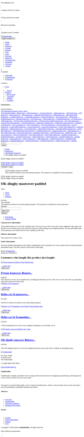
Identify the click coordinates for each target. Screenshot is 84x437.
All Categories (6, 113)
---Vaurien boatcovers (56, 139)
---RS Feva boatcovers (20, 135)
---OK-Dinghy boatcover (45, 129)
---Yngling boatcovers (46, 141)
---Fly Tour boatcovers (71, 121)
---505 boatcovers (26, 115)
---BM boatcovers (58, 115)
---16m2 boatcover (31, 113)
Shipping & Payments (12, 405)
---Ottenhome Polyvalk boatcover (23, 131)
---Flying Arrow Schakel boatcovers (25, 121)
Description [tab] (9, 217)
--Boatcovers (20, 113)
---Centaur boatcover (16, 117)
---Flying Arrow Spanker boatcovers (50, 121)
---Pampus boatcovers (58, 131)
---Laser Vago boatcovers (66, 127)
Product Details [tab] (10, 219)
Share (7, 193)
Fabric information (11, 420)
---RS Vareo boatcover (36, 135)
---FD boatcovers (35, 119)
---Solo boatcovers (51, 137)
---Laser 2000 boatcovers (17, 127)
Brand (3, 251)
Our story (8, 399)
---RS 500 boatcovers (56, 133)
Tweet (7, 195)
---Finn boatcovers (48, 119)
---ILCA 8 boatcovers (47, 125)
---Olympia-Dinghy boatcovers (65, 129)
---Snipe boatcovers (37, 137)
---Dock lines (72, 117)
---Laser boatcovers (33, 127)
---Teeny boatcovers (28, 139)
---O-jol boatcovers (29, 129)
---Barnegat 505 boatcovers (42, 115)
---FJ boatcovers (75, 119)
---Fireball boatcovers (62, 119)
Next (11, 167)
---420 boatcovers (71, 113)
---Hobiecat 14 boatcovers (44, 123)
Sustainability (10, 401)
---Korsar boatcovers (63, 125)
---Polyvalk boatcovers (24, 133)
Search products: (6, 109)
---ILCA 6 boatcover (33, 125)
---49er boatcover (14, 115)
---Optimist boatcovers (43, 131)
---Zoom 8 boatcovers (61, 141)
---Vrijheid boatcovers (16, 141)
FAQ (7, 424)
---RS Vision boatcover (52, 135)
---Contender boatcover (32, 117)
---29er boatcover (59, 113)
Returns (8, 422)
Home (13, 113)
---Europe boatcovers (22, 119)
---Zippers (73, 141)
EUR (7, 87)
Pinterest (8, 197)
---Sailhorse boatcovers (68, 135)
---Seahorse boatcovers (22, 137)
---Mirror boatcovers (16, 129)
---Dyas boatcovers (61, 117)
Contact (8, 418)
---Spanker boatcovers (65, 137)
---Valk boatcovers (42, 139)
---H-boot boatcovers (27, 123)
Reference (4, 253)
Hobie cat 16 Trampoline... (16, 317)
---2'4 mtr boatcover (45, 113)
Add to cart (5, 211)
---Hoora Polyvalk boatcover (64, 123)
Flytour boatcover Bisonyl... (16, 273)
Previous (4, 167)
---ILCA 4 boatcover (18, 125)
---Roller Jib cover (70, 133)
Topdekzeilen (10, 251)
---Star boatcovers (15, 139)
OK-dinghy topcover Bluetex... (18, 339)
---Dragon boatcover (47, 117)
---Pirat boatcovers (72, 131)
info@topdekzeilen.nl (8, 367)
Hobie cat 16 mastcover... (15, 294)
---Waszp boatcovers (31, 141)
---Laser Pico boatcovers (48, 127)
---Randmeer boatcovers (40, 133)
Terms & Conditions (12, 403)
